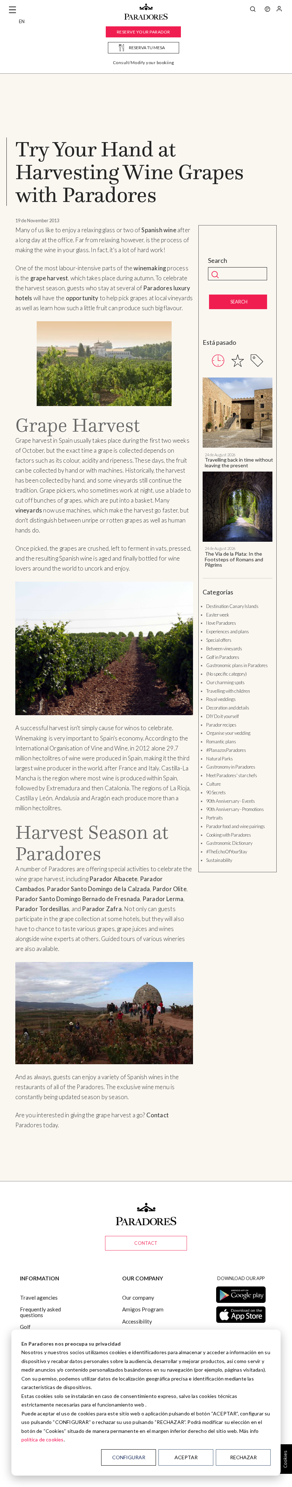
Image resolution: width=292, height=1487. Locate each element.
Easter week (217, 615)
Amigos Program (142, 1309)
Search (217, 261)
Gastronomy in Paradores (230, 767)
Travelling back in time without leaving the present (239, 462)
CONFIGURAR (128, 1457)
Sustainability (219, 860)
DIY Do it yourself (222, 716)
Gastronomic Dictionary (229, 843)
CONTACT (145, 1243)
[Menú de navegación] (12, 10)
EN (22, 21)
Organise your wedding (228, 733)
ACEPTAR (186, 1457)
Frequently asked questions (40, 1312)
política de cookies (42, 1439)
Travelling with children (228, 691)
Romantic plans (221, 741)
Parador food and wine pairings (235, 826)
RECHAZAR (243, 1457)
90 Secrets (216, 792)
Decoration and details (227, 708)
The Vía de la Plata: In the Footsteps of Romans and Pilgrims (234, 559)
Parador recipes (221, 725)
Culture (213, 784)
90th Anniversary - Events (230, 801)
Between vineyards (224, 648)
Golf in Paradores (222, 657)
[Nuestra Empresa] (267, 10)
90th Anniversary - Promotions (235, 809)
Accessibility (137, 1321)
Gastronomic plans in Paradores (237, 665)
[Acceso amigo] (279, 10)
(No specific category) (226, 674)
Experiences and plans (227, 631)
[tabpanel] (237, 472)
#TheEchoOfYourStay (226, 851)
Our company (138, 1297)
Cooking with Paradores (228, 835)
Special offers (218, 640)
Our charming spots (225, 682)
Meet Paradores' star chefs (231, 775)
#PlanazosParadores (226, 750)
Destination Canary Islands (232, 606)
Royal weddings (221, 699)
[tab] (218, 360)
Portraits (214, 818)
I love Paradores (221, 623)
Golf (25, 1327)
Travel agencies (39, 1297)
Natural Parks (219, 758)
